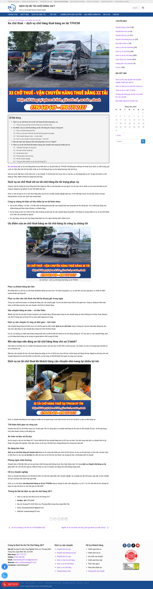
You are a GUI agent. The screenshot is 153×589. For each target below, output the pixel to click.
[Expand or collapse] (106, 117)
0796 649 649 (19, 557)
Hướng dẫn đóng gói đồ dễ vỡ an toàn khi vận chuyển (129, 95)
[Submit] (143, 8)
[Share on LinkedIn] (66, 519)
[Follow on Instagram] (129, 546)
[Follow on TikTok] (133, 546)
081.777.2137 (21, 554)
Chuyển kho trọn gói (46, 1)
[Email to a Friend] (58, 519)
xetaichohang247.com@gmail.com (25, 560)
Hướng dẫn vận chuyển (122, 1)
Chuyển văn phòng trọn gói (30, 1)
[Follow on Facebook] (125, 546)
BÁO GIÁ (106, 14)
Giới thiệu (24, 14)
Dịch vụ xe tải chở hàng (61, 1)
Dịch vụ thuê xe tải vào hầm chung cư (129, 86)
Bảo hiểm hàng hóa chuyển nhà (127, 101)
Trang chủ (13, 14)
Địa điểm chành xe (92, 14)
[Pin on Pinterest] (62, 519)
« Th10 (118, 135)
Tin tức (53, 14)
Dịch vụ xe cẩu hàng (93, 1)
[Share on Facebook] (51, 519)
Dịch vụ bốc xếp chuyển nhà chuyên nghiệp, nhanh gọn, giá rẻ (128, 81)
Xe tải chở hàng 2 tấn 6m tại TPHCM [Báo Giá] (28, 528)
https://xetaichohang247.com (25, 562)
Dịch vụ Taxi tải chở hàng (77, 1)
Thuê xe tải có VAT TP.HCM (125, 90)
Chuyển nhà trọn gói (14, 1)
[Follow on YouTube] (138, 546)
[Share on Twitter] (55, 519)
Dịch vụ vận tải (39, 14)
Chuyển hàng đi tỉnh (107, 1)
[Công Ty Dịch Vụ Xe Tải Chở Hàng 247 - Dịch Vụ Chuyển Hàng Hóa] (12, 7)
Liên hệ (116, 14)
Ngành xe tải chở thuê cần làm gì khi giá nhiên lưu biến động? (84, 528)
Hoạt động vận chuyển (32, 20)
